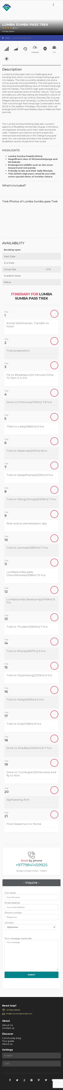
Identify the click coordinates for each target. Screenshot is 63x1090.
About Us (7, 1025)
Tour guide (8, 1041)
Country (9, 922)
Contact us (8, 1028)
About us (7, 1044)
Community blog (11, 1038)
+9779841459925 (31, 864)
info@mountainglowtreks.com (19, 1013)
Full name (10, 892)
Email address (12, 902)
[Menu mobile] (58, 5)
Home (7, 38)
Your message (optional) (18, 938)
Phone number (13, 912)
